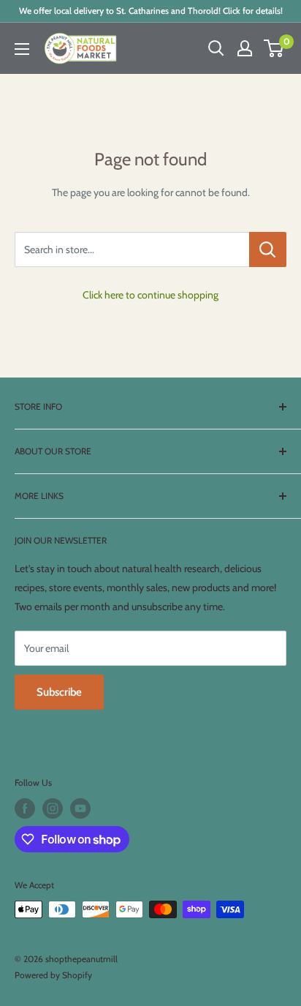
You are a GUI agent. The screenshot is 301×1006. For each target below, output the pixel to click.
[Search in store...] (267, 249)
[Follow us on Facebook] (25, 808)
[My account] (244, 48)
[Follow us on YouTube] (80, 808)
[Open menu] (22, 49)
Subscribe (59, 692)
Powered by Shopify (53, 974)
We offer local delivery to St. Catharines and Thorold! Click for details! (151, 10)
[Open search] (216, 48)
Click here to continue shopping (150, 294)
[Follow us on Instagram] (52, 808)
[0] (274, 48)
